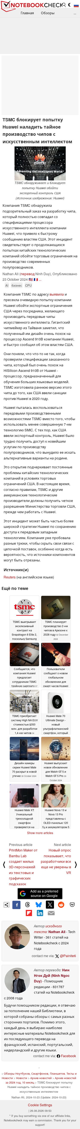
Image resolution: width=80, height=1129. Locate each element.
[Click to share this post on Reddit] (61, 905)
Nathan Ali (56, 931)
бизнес (17, 285)
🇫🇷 (36, 279)
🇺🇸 (31, 279)
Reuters (10, 577)
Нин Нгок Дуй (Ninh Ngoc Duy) (52, 976)
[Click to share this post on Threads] (27, 905)
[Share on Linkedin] (40, 913)
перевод (27, 273)
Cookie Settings (40, 1104)
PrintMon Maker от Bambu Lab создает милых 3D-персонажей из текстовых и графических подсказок (23, 867)
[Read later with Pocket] (72, 905)
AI (6, 285)
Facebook (68, 1055)
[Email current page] (51, 913)
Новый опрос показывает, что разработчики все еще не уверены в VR (56, 861)
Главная (27, 12)
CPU (28, 285)
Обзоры (47, 12)
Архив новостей (41, 1078)
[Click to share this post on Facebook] (16, 905)
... (75, 12)
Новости (21, 1078)
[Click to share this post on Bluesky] (39, 905)
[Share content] (6, 905)
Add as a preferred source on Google (44, 893)
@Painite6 (67, 955)
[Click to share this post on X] (50, 905)
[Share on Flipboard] (29, 913)
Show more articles (40, 833)
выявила (56, 294)
